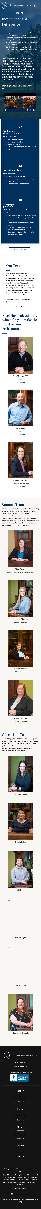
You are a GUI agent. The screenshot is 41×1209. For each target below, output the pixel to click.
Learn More (20, 382)
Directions (20, 1101)
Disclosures (29, 1199)
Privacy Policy (8, 1199)
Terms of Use (19, 1199)
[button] (19, 249)
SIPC (36, 1177)
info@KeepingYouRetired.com (21, 1072)
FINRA (32, 1177)
